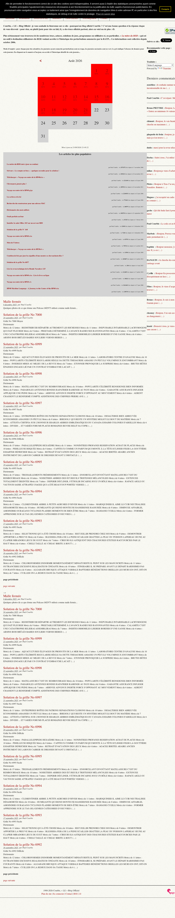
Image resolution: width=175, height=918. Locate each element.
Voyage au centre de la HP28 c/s (19, 281)
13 (75, 96)
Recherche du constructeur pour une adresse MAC (26, 203)
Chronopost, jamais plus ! (17, 183)
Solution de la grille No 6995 (22, 462)
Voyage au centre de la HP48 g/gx (20, 190)
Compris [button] (165, 9)
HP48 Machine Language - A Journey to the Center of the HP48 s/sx (33, 288)
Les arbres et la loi (14, 196)
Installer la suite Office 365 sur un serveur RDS (25, 223)
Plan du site (46, 893)
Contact (68, 893)
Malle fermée (12, 301)
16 (107, 96)
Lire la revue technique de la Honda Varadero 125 (26, 268)
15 (96, 96)
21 (86, 110)
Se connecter (58, 893)
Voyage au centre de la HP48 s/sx (19, 236)
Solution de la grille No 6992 (22, 550)
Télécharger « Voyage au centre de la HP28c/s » (25, 249)
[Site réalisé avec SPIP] (171, 893)
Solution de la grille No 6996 (22, 432)
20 (75, 110)
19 (64, 110)
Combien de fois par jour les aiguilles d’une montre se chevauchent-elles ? (35, 255)
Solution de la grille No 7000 (22, 314)
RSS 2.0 (77, 893)
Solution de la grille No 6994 (22, 491)
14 (86, 96)
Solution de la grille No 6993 (22, 520)
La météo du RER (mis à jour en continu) (22, 164)
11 (54, 96)
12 (64, 96)
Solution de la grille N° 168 (17, 229)
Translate (167, 68)
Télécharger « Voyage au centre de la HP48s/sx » (26, 177)
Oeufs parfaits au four (15, 216)
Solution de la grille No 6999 (22, 344)
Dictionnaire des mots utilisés (18, 210)
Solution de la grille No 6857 (18, 262)
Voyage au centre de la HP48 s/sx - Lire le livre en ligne (28, 275)
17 (43, 110)
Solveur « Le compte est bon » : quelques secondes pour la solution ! (33, 170)
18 (54, 110)
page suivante (9, 586)
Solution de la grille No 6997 (22, 403)
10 (43, 96)
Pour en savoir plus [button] (105, 14)
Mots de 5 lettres (13, 242)
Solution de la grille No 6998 (22, 373)
